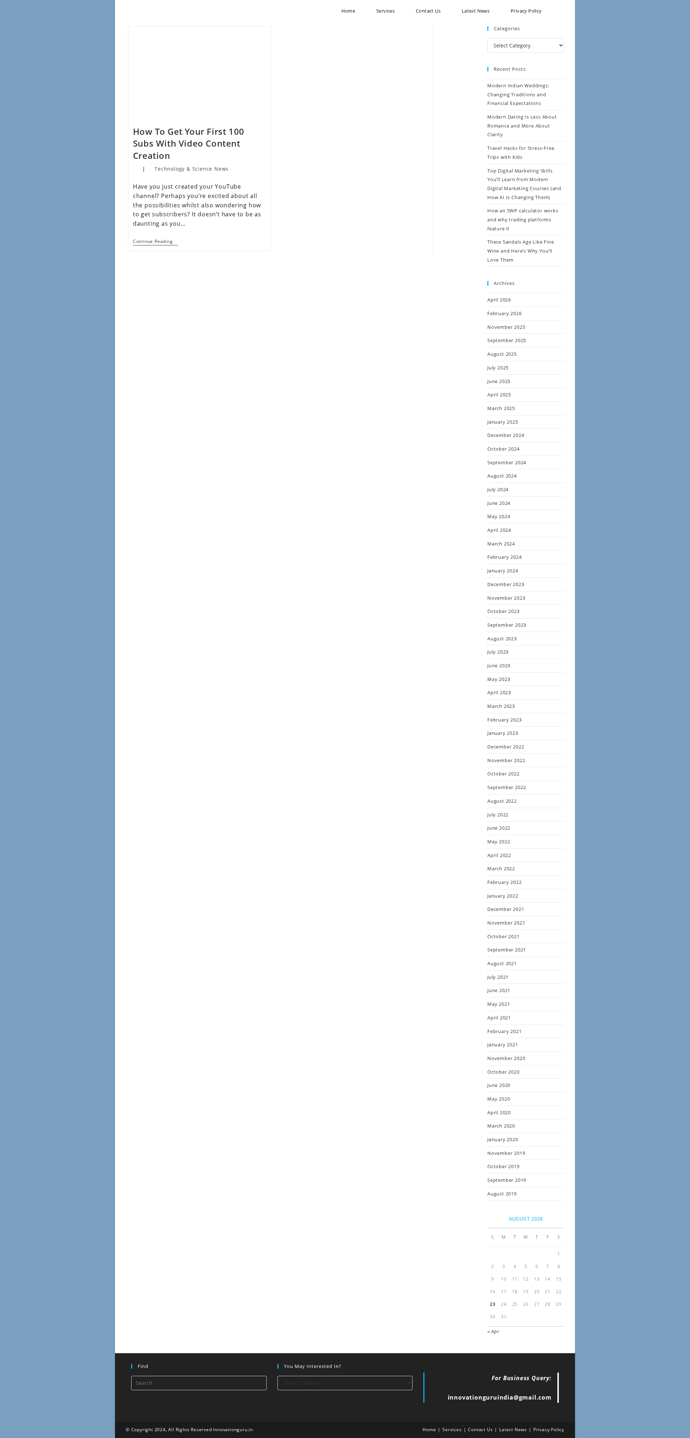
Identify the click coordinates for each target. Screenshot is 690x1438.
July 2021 (498, 977)
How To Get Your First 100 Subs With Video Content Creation (188, 143)
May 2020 (498, 1099)
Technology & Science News (192, 168)
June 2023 (498, 665)
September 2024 (506, 462)
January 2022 (502, 896)
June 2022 (498, 828)
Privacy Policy (548, 1430)
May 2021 (498, 1004)
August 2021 (502, 963)
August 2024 (502, 476)
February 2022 (504, 882)
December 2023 (505, 584)
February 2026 (504, 313)
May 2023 (498, 679)
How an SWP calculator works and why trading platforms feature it (522, 219)
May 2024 (498, 516)
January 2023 (502, 733)
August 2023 (502, 638)
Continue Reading (155, 241)
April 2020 (499, 1112)
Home (429, 1430)
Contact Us (480, 1430)
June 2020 (498, 1085)
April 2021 (499, 1017)
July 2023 (498, 652)
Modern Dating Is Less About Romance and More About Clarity (522, 126)
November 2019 (506, 1153)
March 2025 (501, 408)
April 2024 (499, 530)
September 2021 (506, 949)
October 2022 (503, 773)
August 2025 (502, 354)
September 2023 (506, 625)
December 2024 (505, 435)
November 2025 (506, 327)
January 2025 (502, 422)
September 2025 (506, 340)
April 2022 (499, 855)
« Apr (493, 1331)
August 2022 (502, 801)
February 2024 (504, 557)
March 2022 (501, 868)
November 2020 (506, 1058)
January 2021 (502, 1044)
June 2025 (498, 381)
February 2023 (504, 719)
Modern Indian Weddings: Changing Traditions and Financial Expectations (518, 94)
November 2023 (506, 598)
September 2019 (506, 1180)
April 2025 (499, 394)
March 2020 (501, 1126)
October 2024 (503, 449)
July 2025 (498, 367)
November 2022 (506, 760)
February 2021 (504, 1031)
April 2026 (499, 299)
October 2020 (503, 1072)
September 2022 (506, 787)
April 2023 (499, 692)
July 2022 (498, 814)
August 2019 (502, 1193)
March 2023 (501, 706)
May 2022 (498, 841)
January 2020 (502, 1139)
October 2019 (503, 1166)
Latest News (513, 1430)
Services (451, 1430)
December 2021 (505, 909)
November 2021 (506, 923)
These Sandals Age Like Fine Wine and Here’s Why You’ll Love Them (520, 251)
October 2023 (503, 611)
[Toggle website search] (561, 11)
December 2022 (505, 746)
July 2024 (498, 489)
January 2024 (502, 570)
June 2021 (498, 990)
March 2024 (501, 543)
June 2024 (498, 503)
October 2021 (503, 936)
